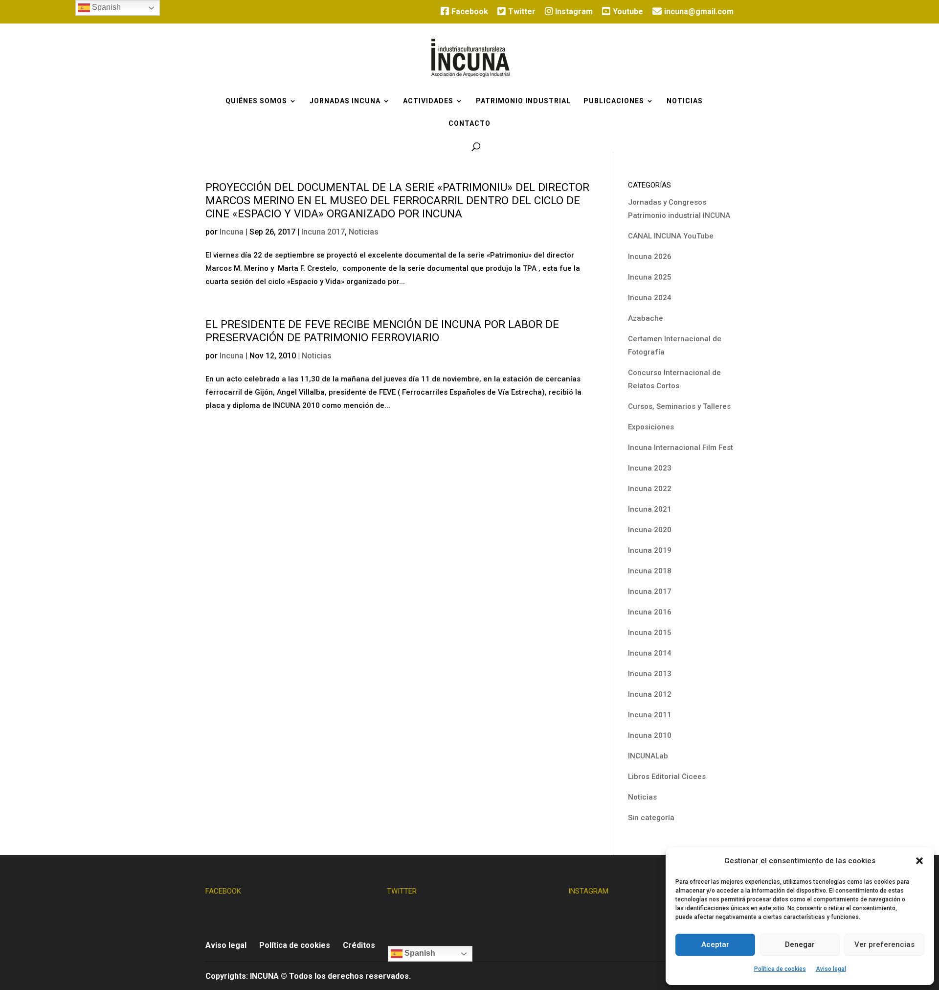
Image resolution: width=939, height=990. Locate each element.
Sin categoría (651, 817)
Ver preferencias (884, 944)
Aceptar (715, 944)
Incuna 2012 (649, 694)
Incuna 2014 (649, 653)
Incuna (232, 231)
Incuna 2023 (649, 468)
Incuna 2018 (649, 570)
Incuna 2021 (649, 509)
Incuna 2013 (649, 673)
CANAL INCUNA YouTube (671, 236)
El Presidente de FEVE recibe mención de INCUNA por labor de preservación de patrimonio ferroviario (382, 331)
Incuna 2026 (649, 256)
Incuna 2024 (649, 297)
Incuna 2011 (649, 714)
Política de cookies (780, 969)
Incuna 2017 (323, 231)
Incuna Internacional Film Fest (680, 447)
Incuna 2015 (649, 632)
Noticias (685, 101)
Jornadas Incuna (345, 101)
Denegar (800, 944)
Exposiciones (651, 427)
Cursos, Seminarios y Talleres (679, 406)
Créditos (359, 945)
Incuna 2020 (649, 529)
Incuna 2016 (649, 612)
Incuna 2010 (649, 735)
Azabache (645, 318)
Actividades (428, 101)
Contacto (469, 123)
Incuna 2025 (649, 277)
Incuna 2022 (649, 488)
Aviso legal (831, 969)
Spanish (418, 953)
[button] (919, 861)
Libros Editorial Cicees (667, 776)
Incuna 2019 (649, 550)
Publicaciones (613, 101)
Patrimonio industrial (523, 101)
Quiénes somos (256, 101)
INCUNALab (648, 756)
